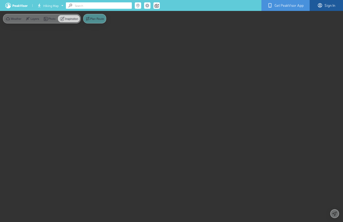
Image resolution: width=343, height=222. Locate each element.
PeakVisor (16, 5)
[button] (32, 18)
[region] (171, 111)
